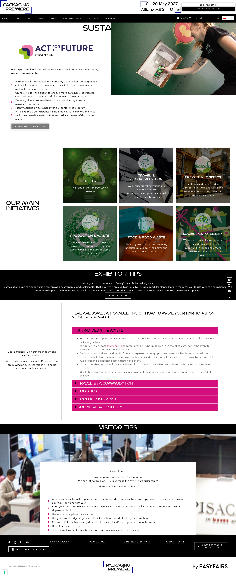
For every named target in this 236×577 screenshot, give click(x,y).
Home (4, 18)
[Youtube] (229, 291)
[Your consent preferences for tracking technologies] (4, 572)
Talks (87, 18)
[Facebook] (229, 280)
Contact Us (110, 18)
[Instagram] (229, 297)
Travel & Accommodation (105, 383)
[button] (208, 5)
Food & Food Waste (98, 399)
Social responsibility (100, 407)
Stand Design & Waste (100, 330)
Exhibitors (40, 18)
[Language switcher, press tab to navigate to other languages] (228, 18)
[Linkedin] (229, 286)
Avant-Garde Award (72, 18)
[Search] (218, 17)
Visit (28, 18)
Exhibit (54, 18)
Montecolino (114, 345)
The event (16, 18)
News (96, 18)
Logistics (87, 391)
